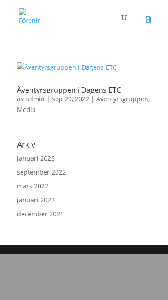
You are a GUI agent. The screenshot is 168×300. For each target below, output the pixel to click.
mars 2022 (32, 186)
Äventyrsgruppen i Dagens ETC (69, 90)
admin (35, 98)
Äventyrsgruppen (122, 98)
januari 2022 (36, 200)
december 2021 (40, 214)
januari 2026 (36, 158)
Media (26, 109)
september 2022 (41, 172)
